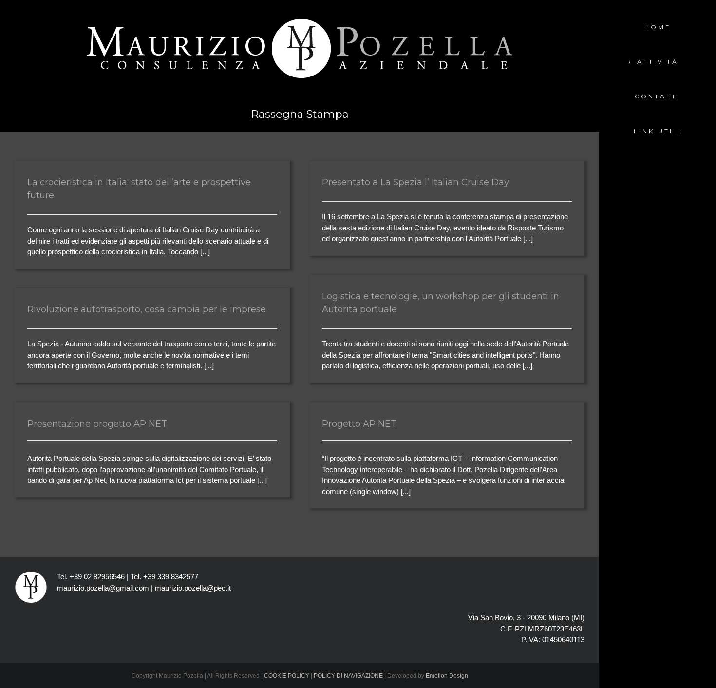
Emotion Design (447, 675)
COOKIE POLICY (286, 675)
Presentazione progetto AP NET (97, 424)
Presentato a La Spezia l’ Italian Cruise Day (415, 182)
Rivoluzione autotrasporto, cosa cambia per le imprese (146, 309)
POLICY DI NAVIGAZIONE (348, 675)
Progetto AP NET (359, 424)
